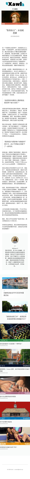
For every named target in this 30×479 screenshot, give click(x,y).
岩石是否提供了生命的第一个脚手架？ (11, 344)
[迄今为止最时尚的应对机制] (15, 393)
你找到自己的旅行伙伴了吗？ (8, 447)
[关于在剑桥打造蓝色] (15, 418)
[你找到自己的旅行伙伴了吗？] (15, 444)
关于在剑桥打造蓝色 (6, 422)
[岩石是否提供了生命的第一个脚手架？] (15, 340)
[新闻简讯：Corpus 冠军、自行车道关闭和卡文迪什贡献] (15, 366)
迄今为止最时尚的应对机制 (8, 396)
